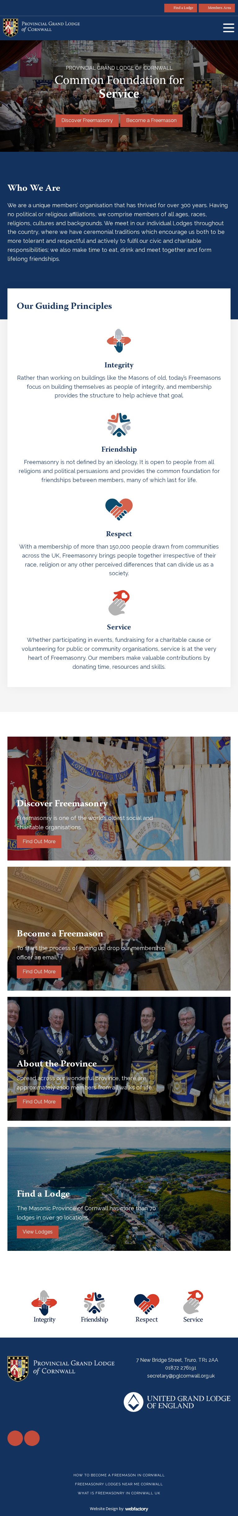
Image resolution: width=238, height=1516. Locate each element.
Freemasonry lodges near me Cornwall (119, 1484)
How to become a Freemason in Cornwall (119, 1475)
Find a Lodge (183, 8)
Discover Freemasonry (87, 121)
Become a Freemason (151, 121)
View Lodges (38, 1232)
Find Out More (39, 841)
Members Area (219, 8)
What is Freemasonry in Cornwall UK (119, 1493)
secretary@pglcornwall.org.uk (181, 1376)
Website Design (104, 1508)
